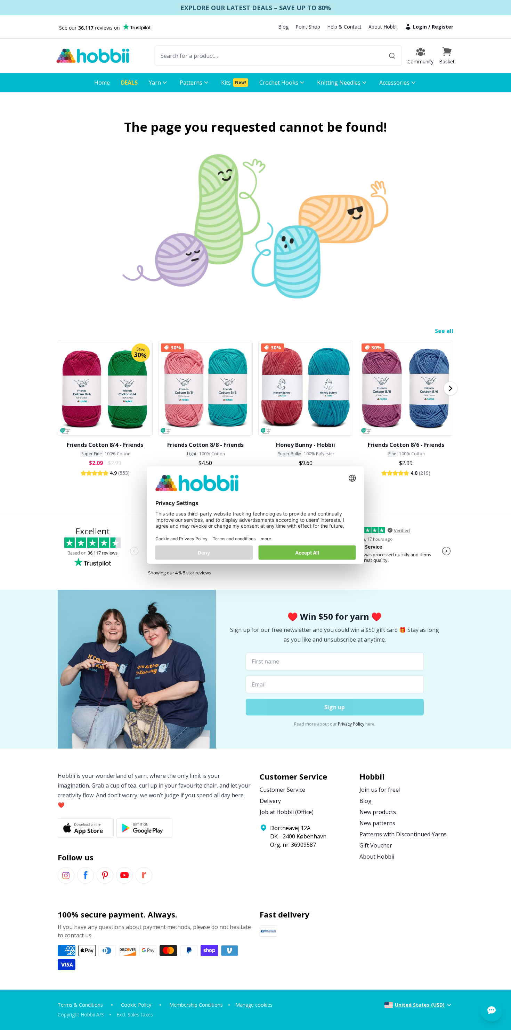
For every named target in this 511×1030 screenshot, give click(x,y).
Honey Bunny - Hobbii (305, 445)
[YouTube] (124, 875)
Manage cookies (254, 1004)
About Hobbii (383, 26)
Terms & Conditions (80, 1004)
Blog (283, 26)
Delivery (270, 801)
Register (442, 26)
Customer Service (282, 789)
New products (377, 812)
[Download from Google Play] (144, 828)
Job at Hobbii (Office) (287, 812)
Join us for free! (379, 789)
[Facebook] (85, 875)
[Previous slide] (60, 388)
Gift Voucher (375, 845)
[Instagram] (66, 875)
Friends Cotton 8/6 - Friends (406, 445)
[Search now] (392, 55)
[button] (447, 55)
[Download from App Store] (86, 828)
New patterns (377, 823)
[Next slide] (450, 388)
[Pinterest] (105, 875)
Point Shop (307, 26)
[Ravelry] (144, 875)
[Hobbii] (92, 55)
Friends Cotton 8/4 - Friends (105, 445)
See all (444, 331)
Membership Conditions (196, 1004)
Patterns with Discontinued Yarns (403, 834)
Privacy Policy (351, 724)
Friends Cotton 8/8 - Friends (205, 445)
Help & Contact (344, 26)
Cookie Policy (136, 1004)
